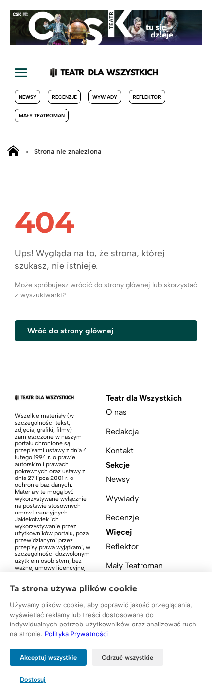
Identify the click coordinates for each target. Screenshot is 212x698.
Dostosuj (33, 679)
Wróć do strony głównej (70, 330)
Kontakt (120, 450)
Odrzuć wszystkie (127, 657)
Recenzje (64, 97)
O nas (116, 412)
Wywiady (104, 97)
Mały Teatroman (42, 115)
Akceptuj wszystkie (48, 657)
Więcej (119, 532)
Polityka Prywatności (76, 634)
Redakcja (122, 431)
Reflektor (147, 97)
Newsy (27, 97)
